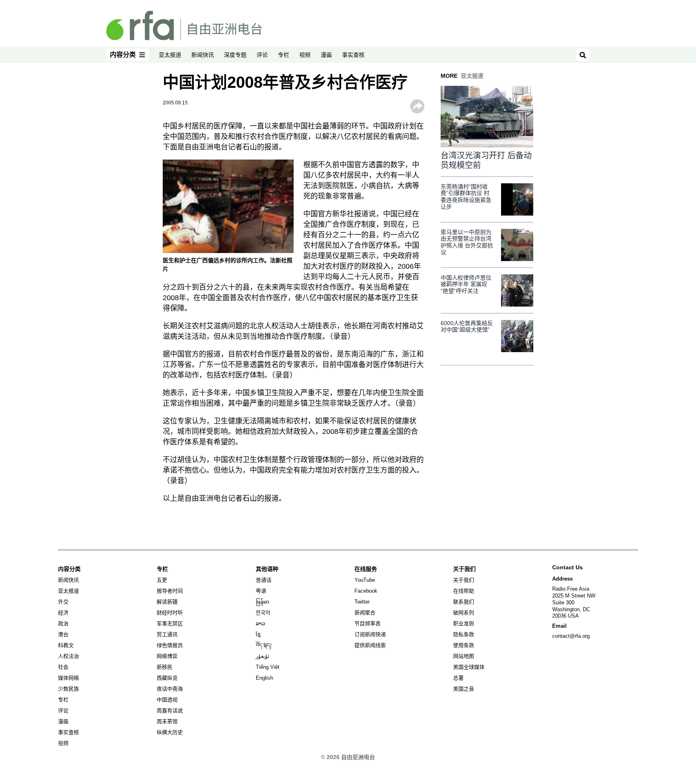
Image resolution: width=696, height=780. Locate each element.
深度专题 (235, 55)
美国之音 (463, 689)
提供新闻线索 (370, 645)
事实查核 (353, 55)
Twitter (362, 602)
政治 (63, 623)
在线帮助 (463, 591)
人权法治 (68, 656)
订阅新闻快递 (370, 634)
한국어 (263, 613)
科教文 (66, 645)
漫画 (326, 55)
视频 (305, 55)
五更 (162, 580)
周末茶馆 (167, 721)
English (264, 678)
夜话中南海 (170, 689)
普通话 (263, 580)
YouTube (364, 580)
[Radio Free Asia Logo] (184, 25)
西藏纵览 (167, 678)
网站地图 (463, 656)
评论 (262, 55)
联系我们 (463, 602)
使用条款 (463, 645)
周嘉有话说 (170, 710)
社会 (63, 667)
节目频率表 (367, 623)
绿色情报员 (170, 645)
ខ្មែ (258, 634)
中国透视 (167, 700)
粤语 (261, 591)
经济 (63, 613)
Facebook (365, 591)
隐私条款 (463, 634)
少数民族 (68, 689)
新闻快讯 (202, 55)
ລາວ (260, 623)
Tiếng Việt (268, 667)
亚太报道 (170, 55)
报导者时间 (170, 591)
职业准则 (463, 623)
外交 (63, 602)
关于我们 (463, 580)
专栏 (283, 55)
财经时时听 (170, 613)
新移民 (164, 667)
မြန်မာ (262, 602)
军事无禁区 (170, 623)
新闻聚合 (364, 613)
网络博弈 (167, 656)
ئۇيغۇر (262, 656)
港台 (63, 634)
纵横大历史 (170, 732)
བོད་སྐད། (263, 645)
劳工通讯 (167, 634)
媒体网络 (68, 678)
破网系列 (463, 613)
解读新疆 (167, 602)
